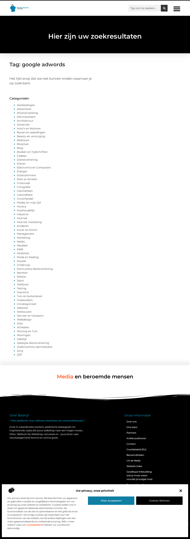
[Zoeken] (164, 8)
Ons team (132, 427)
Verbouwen (24, 311)
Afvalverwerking (27, 113)
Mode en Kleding (28, 257)
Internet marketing (29, 222)
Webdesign (24, 319)
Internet (22, 218)
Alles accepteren (111, 500)
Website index (134, 466)
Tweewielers (25, 300)
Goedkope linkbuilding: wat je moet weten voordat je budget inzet (140, 475)
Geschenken (25, 191)
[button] (181, 491)
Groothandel (25, 198)
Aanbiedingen (26, 105)
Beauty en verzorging (31, 136)
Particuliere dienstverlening (35, 269)
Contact (131, 443)
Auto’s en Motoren (29, 128)
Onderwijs (23, 265)
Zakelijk (22, 339)
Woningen (23, 335)
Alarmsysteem (26, 116)
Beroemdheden (135, 455)
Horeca (21, 206)
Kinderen (23, 226)
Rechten (22, 272)
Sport (20, 280)
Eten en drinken (27, 179)
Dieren (21, 163)
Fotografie (23, 187)
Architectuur (25, 120)
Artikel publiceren (136, 438)
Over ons (132, 421)
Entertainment (26, 175)
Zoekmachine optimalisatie (34, 347)
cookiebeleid (33, 524)
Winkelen (23, 327)
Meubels (22, 245)
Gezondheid (24, 194)
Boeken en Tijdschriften (32, 152)
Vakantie (22, 308)
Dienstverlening (27, 159)
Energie (22, 171)
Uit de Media (133, 460)
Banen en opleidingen (31, 132)
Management (25, 233)
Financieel (23, 183)
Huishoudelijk (26, 210)
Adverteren (24, 109)
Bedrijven (23, 140)
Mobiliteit (23, 253)
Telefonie (22, 284)
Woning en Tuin (27, 331)
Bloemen (23, 144)
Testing (21, 288)
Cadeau (22, 155)
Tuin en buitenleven (29, 296)
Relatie (21, 276)
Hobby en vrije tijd (29, 202)
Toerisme (23, 292)
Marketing (23, 237)
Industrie (22, 214)
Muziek (21, 261)
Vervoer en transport (30, 315)
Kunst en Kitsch (27, 230)
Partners (131, 432)
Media (21, 241)
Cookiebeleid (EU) (136, 449)
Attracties (23, 124)
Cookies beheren (159, 500)
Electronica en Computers (34, 167)
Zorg (20, 350)
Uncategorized (26, 304)
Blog (20, 148)
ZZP (19, 354)
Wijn (20, 323)
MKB (20, 249)
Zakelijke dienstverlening (33, 343)
